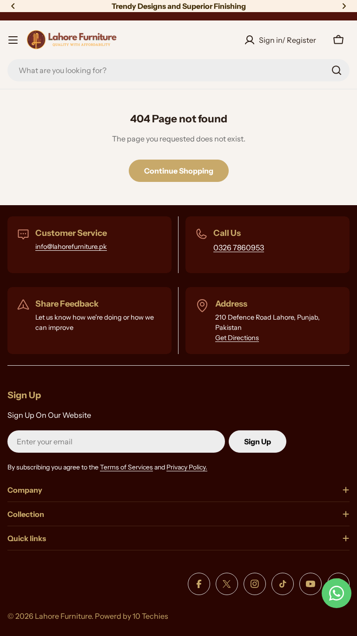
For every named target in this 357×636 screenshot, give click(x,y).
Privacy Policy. (186, 467)
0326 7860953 (238, 247)
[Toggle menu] (13, 40)
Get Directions (237, 338)
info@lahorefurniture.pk (71, 246)
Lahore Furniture (63, 616)
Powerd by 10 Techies (131, 616)
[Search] (336, 70)
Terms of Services (126, 467)
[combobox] (178, 70)
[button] (13, 6)
